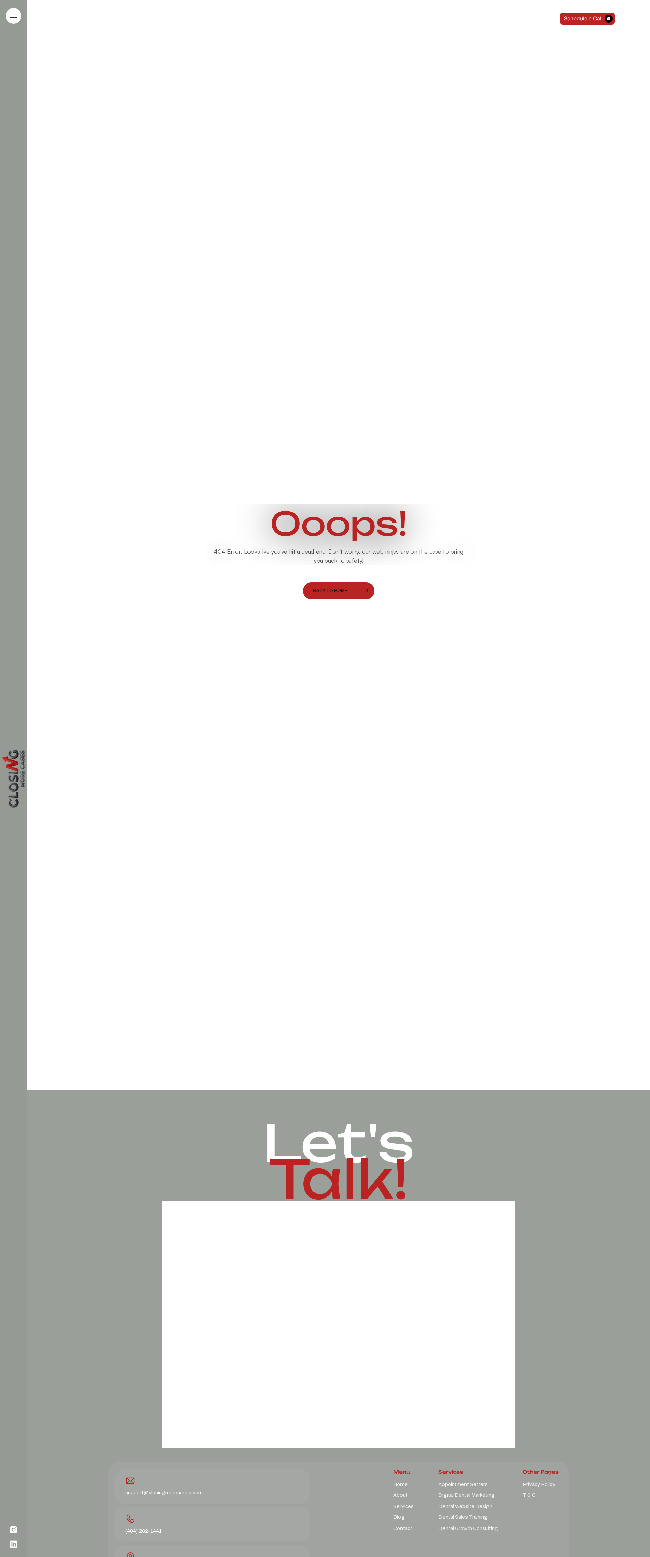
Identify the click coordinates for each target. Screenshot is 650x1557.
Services (403, 1506)
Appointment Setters (463, 1484)
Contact (402, 1528)
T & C (529, 1495)
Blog (399, 1517)
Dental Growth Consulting (468, 1528)
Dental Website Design (465, 1506)
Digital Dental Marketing (466, 1495)
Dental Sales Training (463, 1517)
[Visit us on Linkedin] (13, 1544)
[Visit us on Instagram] (13, 1529)
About (400, 1495)
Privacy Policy (539, 1484)
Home (400, 1484)
